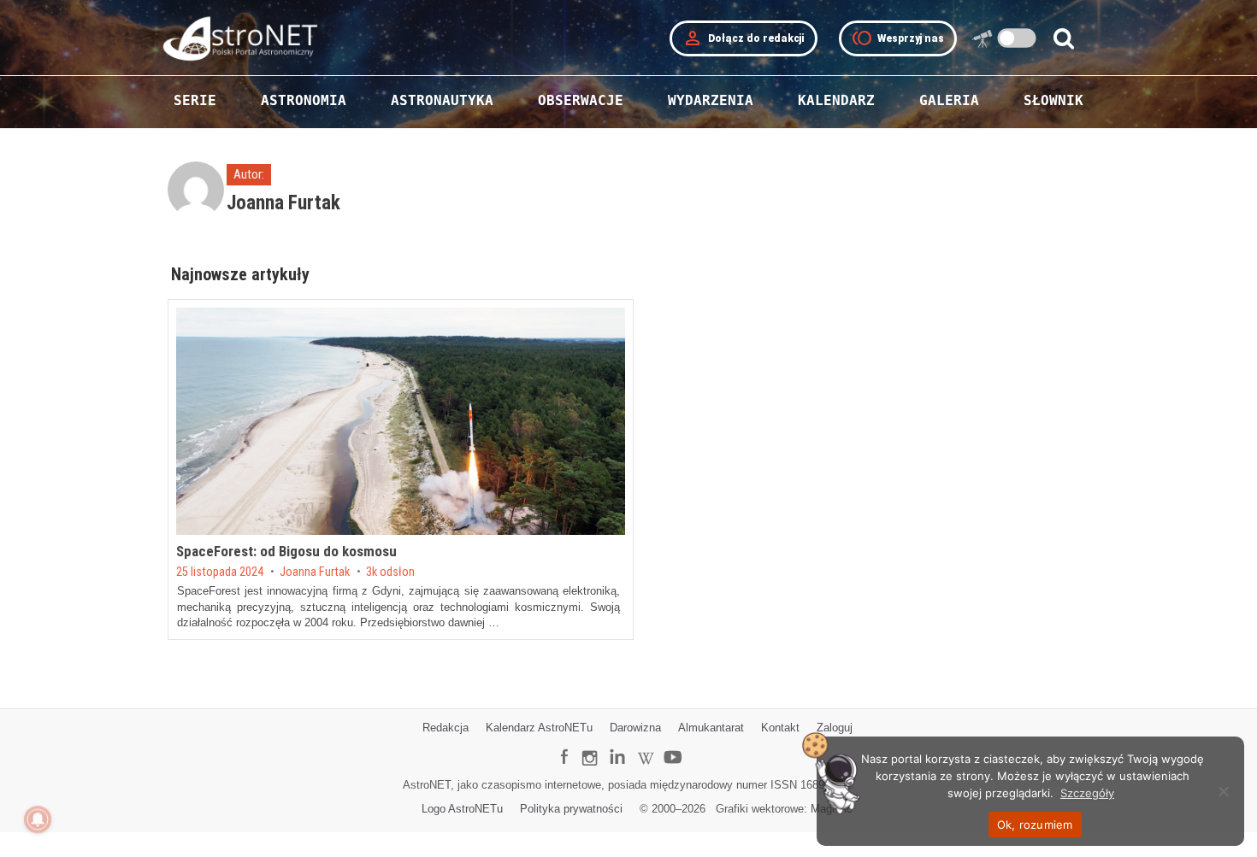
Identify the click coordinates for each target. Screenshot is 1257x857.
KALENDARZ (836, 100)
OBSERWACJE (580, 100)
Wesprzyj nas (898, 38)
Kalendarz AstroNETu (539, 727)
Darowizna (635, 727)
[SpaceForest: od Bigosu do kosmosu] (400, 421)
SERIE (195, 100)
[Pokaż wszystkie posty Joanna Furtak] (197, 196)
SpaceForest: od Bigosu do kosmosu (286, 551)
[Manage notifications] (37, 819)
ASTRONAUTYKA (442, 100)
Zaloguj (835, 727)
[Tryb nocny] (1017, 38)
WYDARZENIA (710, 100)
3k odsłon (390, 572)
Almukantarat (711, 727)
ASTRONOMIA (303, 100)
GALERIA (949, 100)
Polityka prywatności (571, 808)
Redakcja (445, 727)
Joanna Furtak (314, 572)
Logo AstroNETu (462, 808)
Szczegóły (1087, 793)
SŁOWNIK (1053, 100)
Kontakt (780, 727)
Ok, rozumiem (1035, 824)
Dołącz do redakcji (743, 38)
